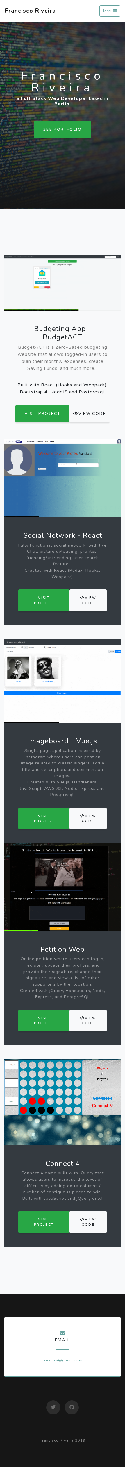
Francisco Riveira (30, 11)
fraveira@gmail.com (63, 1360)
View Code (92, 413)
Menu (108, 10)
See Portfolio (62, 129)
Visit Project (42, 413)
